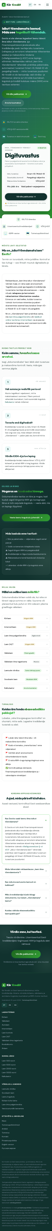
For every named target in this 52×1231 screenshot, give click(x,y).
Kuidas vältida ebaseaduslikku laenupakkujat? (20, 912)
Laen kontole (7, 1033)
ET (30, 5)
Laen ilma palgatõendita (22, 635)
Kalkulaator (9, 402)
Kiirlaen (18, 618)
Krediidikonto (7, 1044)
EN (35, 5)
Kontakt (5, 1137)
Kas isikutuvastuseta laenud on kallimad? (20, 883)
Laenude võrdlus (22, 670)
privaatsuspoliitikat (25, 1208)
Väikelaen (19, 653)
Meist (4, 1121)
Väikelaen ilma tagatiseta (21, 661)
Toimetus (5, 1133)
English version (8, 1144)
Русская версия (9, 1148)
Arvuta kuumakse (13, 103)
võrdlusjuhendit (15, 1203)
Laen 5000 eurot (9, 1072)
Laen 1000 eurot (9, 1065)
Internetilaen (20, 627)
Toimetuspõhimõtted (29, 1000)
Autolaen (5, 1025)
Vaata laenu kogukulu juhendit (25, 517)
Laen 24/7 (19, 644)
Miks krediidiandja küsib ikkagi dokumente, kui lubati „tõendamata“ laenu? (23, 897)
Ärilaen (4, 1048)
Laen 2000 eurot (9, 1069)
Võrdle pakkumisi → (26, 196)
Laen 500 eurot (8, 1061)
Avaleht (5, 17)
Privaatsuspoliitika (9, 1141)
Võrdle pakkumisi (15, 94)
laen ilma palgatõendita (20, 317)
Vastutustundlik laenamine (13, 1109)
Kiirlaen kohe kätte (9, 1101)
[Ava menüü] (47, 4)
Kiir (12, 5)
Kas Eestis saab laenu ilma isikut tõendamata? (20, 820)
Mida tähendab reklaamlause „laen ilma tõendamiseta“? (24, 871)
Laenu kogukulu (8, 1097)
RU (40, 5)
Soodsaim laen (20, 679)
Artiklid (5, 1129)
